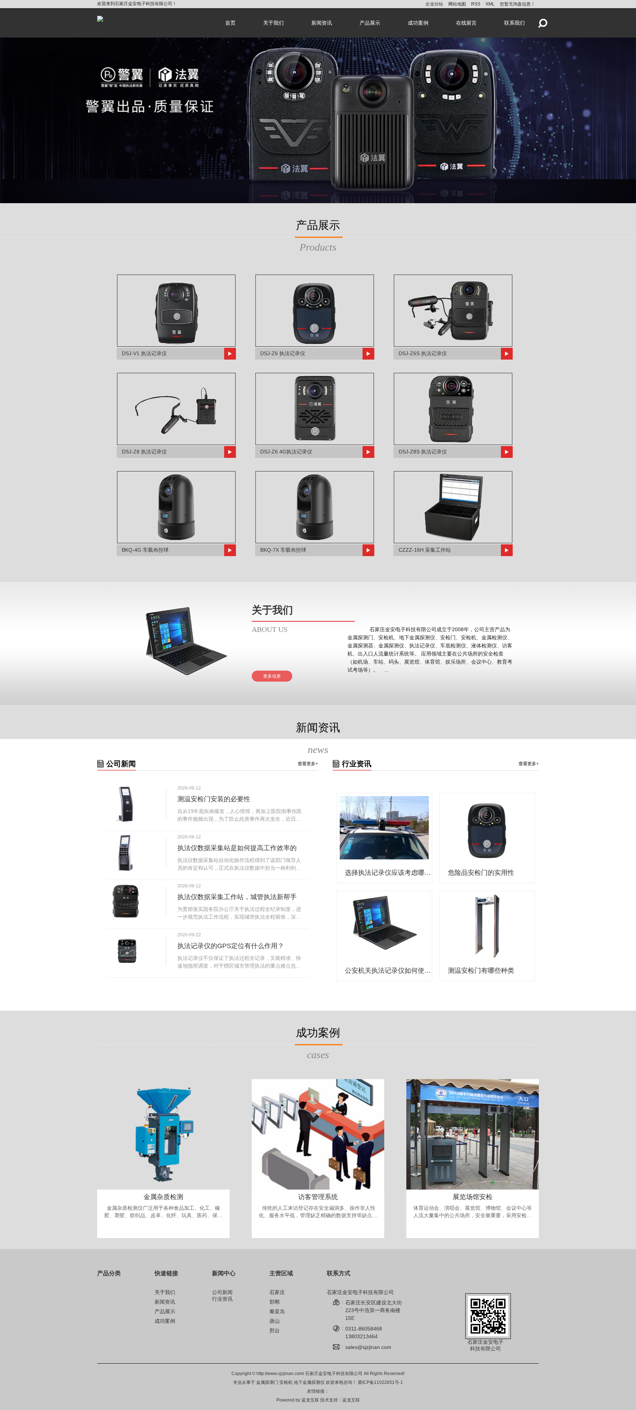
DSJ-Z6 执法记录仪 (282, 353)
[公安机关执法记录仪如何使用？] (384, 926)
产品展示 (370, 23)
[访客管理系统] (318, 1134)
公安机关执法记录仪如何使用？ (389, 970)
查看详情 (163, 1232)
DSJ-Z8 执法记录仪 (144, 452)
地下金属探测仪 (309, 1382)
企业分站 (434, 4)
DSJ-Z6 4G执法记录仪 (286, 452)
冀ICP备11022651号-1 (380, 1382)
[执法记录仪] (318, 120)
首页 (230, 23)
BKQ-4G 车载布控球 (145, 550)
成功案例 (418, 23)
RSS (475, 4)
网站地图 (457, 4)
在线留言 (466, 23)
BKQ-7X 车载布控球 (283, 550)
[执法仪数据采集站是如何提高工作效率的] (126, 852)
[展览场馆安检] (472, 1134)
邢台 (274, 1330)
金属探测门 (267, 1382)
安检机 (286, 1382)
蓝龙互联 (310, 1400)
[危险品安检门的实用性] (487, 828)
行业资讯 (222, 1299)
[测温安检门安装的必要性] (126, 803)
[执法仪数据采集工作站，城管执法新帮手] (126, 901)
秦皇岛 (277, 1311)
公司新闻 (222, 1292)
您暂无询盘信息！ (517, 4)
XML (490, 4)
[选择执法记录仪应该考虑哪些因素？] (384, 828)
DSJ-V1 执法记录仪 (144, 353)
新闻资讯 (321, 23)
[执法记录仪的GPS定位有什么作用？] (126, 950)
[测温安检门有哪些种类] (487, 926)
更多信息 (272, 676)
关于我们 (273, 23)
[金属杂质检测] (163, 1134)
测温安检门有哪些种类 (481, 970)
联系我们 (514, 23)
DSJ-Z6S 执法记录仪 (423, 353)
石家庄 (277, 1292)
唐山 (274, 1321)
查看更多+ (308, 763)
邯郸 (274, 1302)
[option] (318, 120)
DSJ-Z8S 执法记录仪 (423, 452)
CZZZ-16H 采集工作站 (425, 550)
